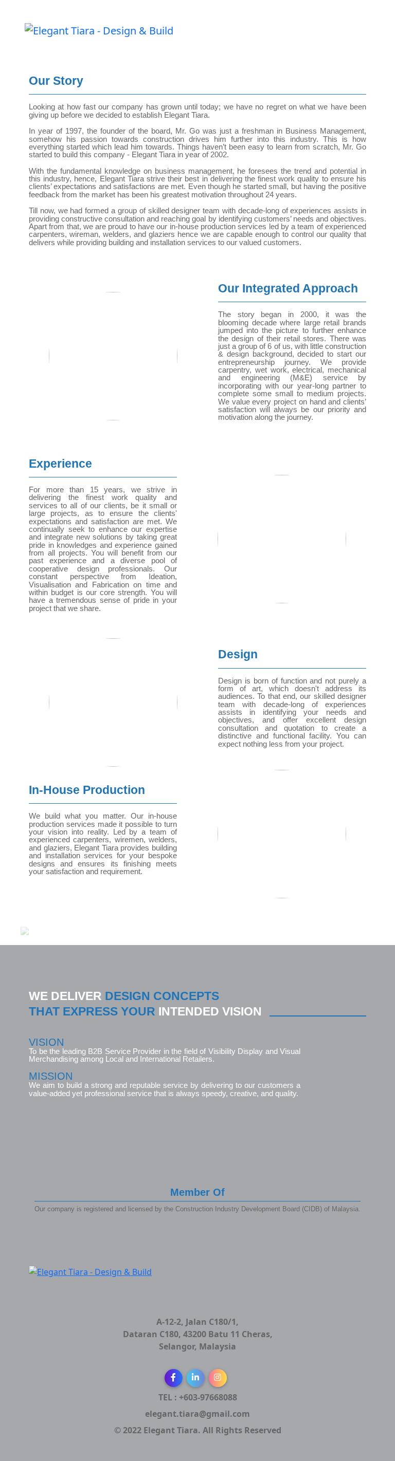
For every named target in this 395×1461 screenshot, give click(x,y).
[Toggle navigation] (363, 40)
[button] (174, 1378)
